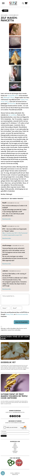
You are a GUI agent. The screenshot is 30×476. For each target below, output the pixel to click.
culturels (5, 271)
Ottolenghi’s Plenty (8, 97)
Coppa (22, 99)
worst (2, 101)
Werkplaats (15, 451)
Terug (5, 10)
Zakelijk (15, 445)
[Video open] (23, 3)
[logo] (13, 3)
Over (15, 443)
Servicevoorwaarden (22, 314)
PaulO (4, 203)
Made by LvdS (15, 474)
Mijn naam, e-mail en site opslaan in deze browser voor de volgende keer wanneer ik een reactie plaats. (14, 329)
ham (26, 99)
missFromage (6, 245)
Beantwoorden (6, 219)
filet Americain (11, 103)
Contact (15, 452)
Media (15, 448)
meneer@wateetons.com (18, 412)
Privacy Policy (10, 314)
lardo (6, 101)
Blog (15, 444)
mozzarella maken (13, 95)
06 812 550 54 (9, 412)
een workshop (12, 115)
